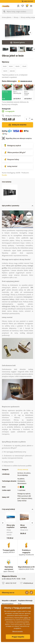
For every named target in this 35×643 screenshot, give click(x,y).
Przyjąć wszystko (18, 637)
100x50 (17, 66)
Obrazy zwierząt (23, 469)
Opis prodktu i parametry (10, 206)
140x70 (5, 71)
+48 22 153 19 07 (10, 583)
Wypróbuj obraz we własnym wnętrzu (19, 138)
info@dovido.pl (28, 583)
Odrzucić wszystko (17, 631)
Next (30, 33)
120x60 (24, 66)
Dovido (4, 175)
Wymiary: (6, 62)
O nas (19, 604)
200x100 (12, 71)
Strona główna (6, 17)
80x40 (11, 66)
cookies (26, 617)
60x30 (4, 66)
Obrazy (16, 17)
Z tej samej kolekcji (8, 509)
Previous (3, 523)
